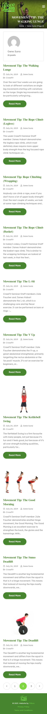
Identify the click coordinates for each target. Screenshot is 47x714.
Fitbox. (32, 703)
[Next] (39, 686)
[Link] (8, 6)
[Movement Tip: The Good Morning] (23, 482)
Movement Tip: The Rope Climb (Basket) (23, 229)
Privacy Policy (23, 707)
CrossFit (9, 78)
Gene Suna (28, 74)
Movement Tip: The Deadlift (20, 640)
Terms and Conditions (23, 710)
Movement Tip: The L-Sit (19, 281)
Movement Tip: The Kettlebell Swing (21, 419)
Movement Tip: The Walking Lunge (21, 67)
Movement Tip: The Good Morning (19, 502)
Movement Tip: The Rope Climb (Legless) (23, 121)
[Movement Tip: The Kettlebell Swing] (23, 399)
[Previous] (6, 686)
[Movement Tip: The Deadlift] (23, 622)
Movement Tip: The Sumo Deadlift (19, 559)
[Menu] (44, 6)
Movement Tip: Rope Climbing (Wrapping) (22, 179)
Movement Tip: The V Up (19, 334)
